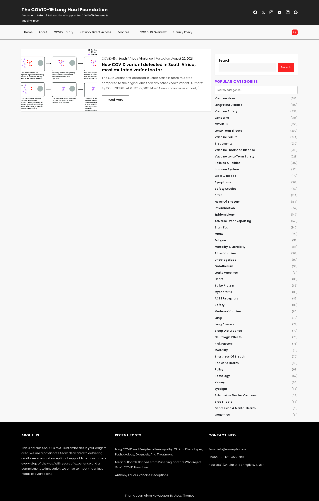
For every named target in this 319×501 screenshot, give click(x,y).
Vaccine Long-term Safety (234, 156)
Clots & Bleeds (225, 176)
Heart (219, 279)
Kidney (220, 382)
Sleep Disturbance (228, 331)
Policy (219, 369)
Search (224, 60)
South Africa (127, 58)
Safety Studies (225, 189)
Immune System (227, 169)
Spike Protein (224, 285)
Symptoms (223, 182)
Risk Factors (224, 344)
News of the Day (227, 202)
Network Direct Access (95, 32)
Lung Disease (224, 324)
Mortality (221, 350)
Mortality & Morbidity (230, 247)
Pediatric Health (227, 363)
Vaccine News (225, 98)
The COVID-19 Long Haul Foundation (64, 9)
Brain (218, 195)
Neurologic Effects (228, 337)
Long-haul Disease (228, 105)
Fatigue (220, 240)
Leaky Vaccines (226, 273)
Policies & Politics (227, 163)
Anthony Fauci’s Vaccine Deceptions (141, 475)
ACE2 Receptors (226, 298)
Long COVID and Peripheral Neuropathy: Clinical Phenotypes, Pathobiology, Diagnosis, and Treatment (159, 452)
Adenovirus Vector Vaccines (236, 395)
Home (28, 32)
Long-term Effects (228, 131)
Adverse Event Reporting (233, 221)
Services (123, 32)
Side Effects (223, 402)
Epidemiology (225, 214)
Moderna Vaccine (228, 311)
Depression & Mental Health (235, 408)
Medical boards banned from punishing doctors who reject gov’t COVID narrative (158, 464)
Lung (218, 318)
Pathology (222, 376)
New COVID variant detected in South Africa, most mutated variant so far (149, 67)
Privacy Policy (182, 32)
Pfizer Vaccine (225, 253)
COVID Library (63, 32)
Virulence (146, 58)
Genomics (222, 415)
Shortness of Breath (230, 356)
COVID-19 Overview (153, 32)
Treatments (223, 143)
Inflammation (225, 208)
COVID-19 (109, 58)
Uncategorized (225, 260)
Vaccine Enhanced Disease (235, 150)
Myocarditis (223, 292)
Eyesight (221, 389)
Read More (115, 100)
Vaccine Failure (226, 137)
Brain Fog (221, 227)
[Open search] (295, 32)
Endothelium (224, 266)
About (43, 32)
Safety (219, 305)
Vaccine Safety (226, 111)
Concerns (222, 118)
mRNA (219, 234)
